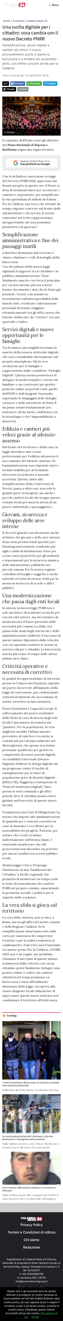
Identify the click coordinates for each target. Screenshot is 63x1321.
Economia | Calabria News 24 (30, 20)
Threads (11, 89)
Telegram (51, 83)
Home (6, 20)
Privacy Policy (31, 1225)
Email (24, 89)
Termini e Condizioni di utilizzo (32, 1232)
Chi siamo (31, 1240)
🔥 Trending (9, 1015)
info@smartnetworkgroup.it (32, 1281)
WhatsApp (35, 83)
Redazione (31, 1247)
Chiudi (35, 1316)
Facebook (19, 83)
